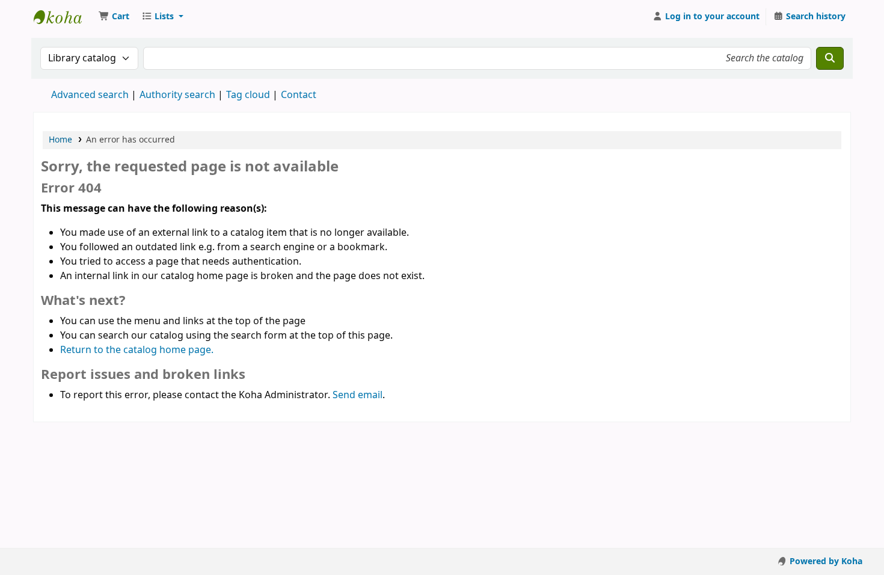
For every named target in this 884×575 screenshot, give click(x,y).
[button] (114, 16)
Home (60, 140)
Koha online (64, 17)
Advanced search (90, 95)
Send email (357, 395)
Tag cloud (248, 95)
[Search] (830, 58)
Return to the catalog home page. (136, 350)
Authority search (177, 95)
